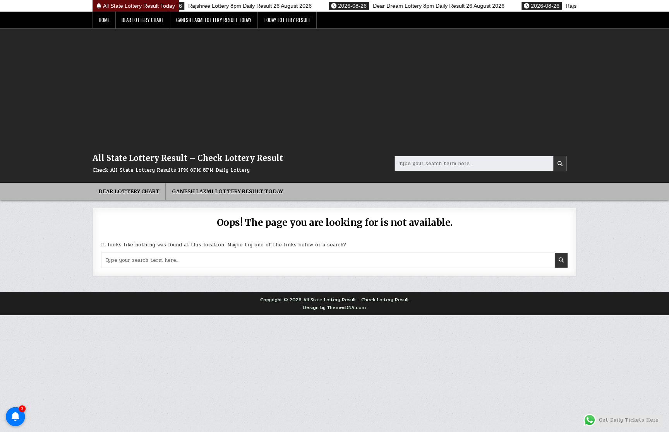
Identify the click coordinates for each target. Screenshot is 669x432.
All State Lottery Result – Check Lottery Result (188, 158)
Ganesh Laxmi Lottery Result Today (214, 20)
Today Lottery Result (287, 20)
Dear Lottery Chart (143, 20)
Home (104, 20)
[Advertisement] (334, 86)
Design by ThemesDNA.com (334, 307)
